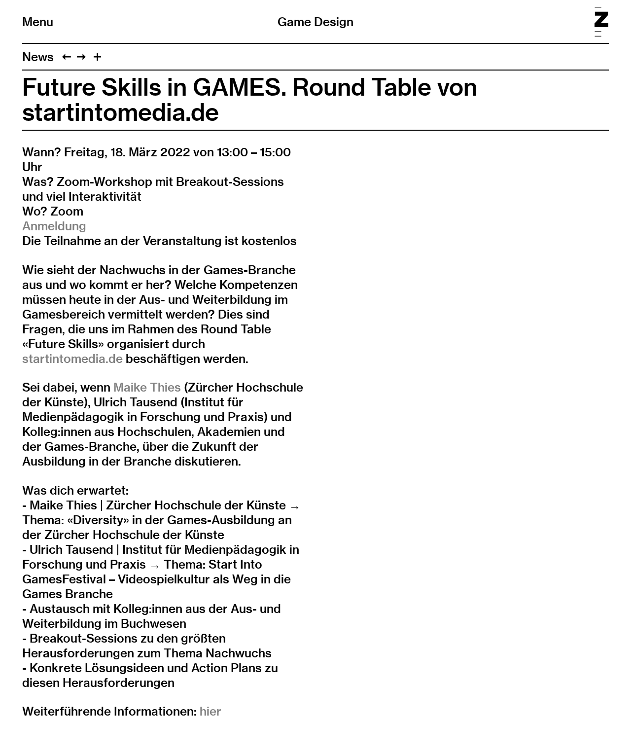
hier (210, 711)
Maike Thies (147, 387)
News (38, 56)
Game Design (315, 21)
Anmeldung (54, 225)
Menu (37, 21)
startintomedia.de (72, 358)
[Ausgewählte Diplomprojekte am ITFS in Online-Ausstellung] (66, 56)
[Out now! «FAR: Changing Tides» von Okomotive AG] (81, 56)
